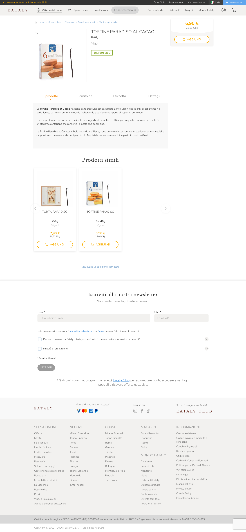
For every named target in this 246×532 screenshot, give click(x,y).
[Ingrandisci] (36, 32)
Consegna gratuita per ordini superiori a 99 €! (25, 2)
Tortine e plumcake (108, 22)
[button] (223, 10)
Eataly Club (121, 380)
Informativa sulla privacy (80, 331)
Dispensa (69, 22)
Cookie (101, 331)
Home (41, 22)
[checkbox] (39, 339)
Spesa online (54, 22)
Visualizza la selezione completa (100, 267)
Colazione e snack (86, 22)
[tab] (50, 96)
